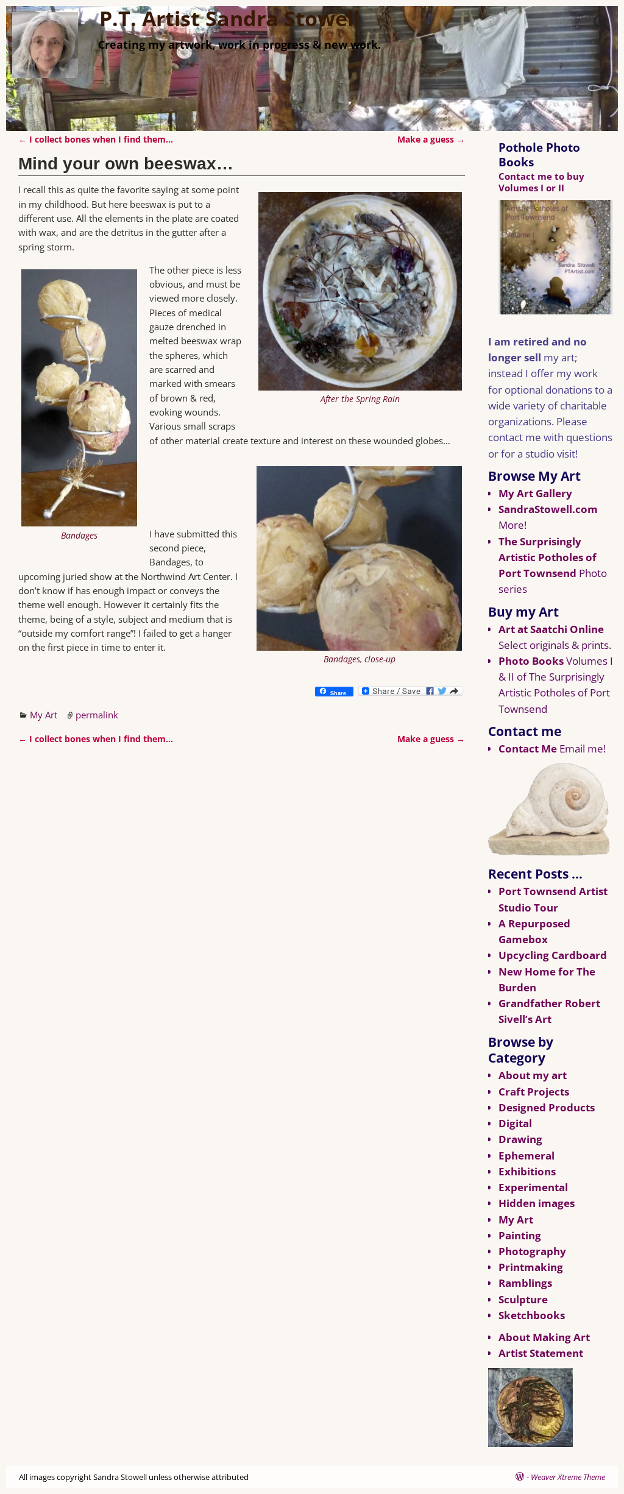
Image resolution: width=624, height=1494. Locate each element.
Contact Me (527, 749)
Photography (532, 1251)
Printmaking (530, 1267)
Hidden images (536, 1203)
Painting (519, 1235)
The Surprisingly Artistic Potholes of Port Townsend (547, 557)
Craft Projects (533, 1092)
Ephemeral (526, 1156)
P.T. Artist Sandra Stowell (229, 18)
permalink (97, 715)
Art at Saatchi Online (551, 629)
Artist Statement (540, 1353)
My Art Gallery (535, 493)
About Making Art (544, 1337)
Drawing (520, 1139)
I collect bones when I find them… (95, 139)
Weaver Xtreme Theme (568, 1476)
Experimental (533, 1187)
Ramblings (525, 1283)
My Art (43, 715)
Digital (515, 1123)
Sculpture (523, 1299)
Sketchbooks (531, 1315)
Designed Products (546, 1107)
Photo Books (531, 661)
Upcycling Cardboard (552, 955)
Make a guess (431, 139)
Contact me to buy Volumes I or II (541, 182)
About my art (532, 1075)
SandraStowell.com (548, 509)
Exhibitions (527, 1171)
